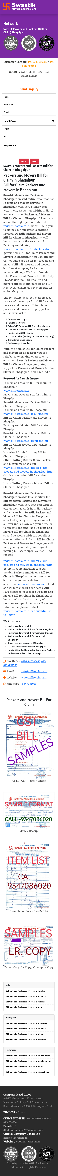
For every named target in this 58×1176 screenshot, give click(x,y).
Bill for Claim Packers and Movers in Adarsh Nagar (28, 1072)
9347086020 (29, 684)
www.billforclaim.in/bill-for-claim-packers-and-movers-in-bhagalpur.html (28, 470)
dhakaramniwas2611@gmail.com (23, 1130)
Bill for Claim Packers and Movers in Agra (24, 1007)
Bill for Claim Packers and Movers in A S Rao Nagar (28, 1055)
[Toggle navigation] (52, 7)
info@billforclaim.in (34, 672)
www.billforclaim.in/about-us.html (25, 414)
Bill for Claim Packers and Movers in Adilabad (26, 996)
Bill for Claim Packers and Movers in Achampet (26, 1023)
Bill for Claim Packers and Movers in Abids (24, 1066)
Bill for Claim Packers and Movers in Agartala (25, 1001)
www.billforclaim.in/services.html (25, 441)
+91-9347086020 (37, 62)
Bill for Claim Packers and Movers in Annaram (26, 1039)
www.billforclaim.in (16, 226)
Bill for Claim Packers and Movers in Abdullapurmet (28, 1061)
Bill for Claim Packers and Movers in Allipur (25, 1034)
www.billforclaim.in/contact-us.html (27, 249)
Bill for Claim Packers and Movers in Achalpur (26, 991)
